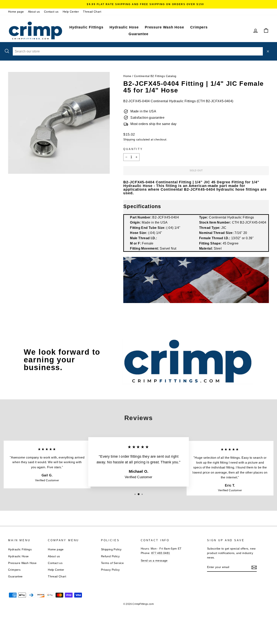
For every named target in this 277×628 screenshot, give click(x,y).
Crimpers (199, 27)
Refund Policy (110, 556)
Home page (16, 11)
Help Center (71, 11)
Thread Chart (92, 11)
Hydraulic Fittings (86, 27)
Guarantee (138, 34)
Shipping (129, 139)
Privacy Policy (110, 569)
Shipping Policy (111, 549)
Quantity (133, 149)
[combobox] (138, 51)
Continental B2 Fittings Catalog (155, 76)
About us (34, 11)
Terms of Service (112, 563)
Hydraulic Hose (124, 27)
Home (127, 76)
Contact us (51, 11)
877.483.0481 (160, 553)
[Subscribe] (254, 567)
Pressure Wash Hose (164, 27)
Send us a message (154, 560)
